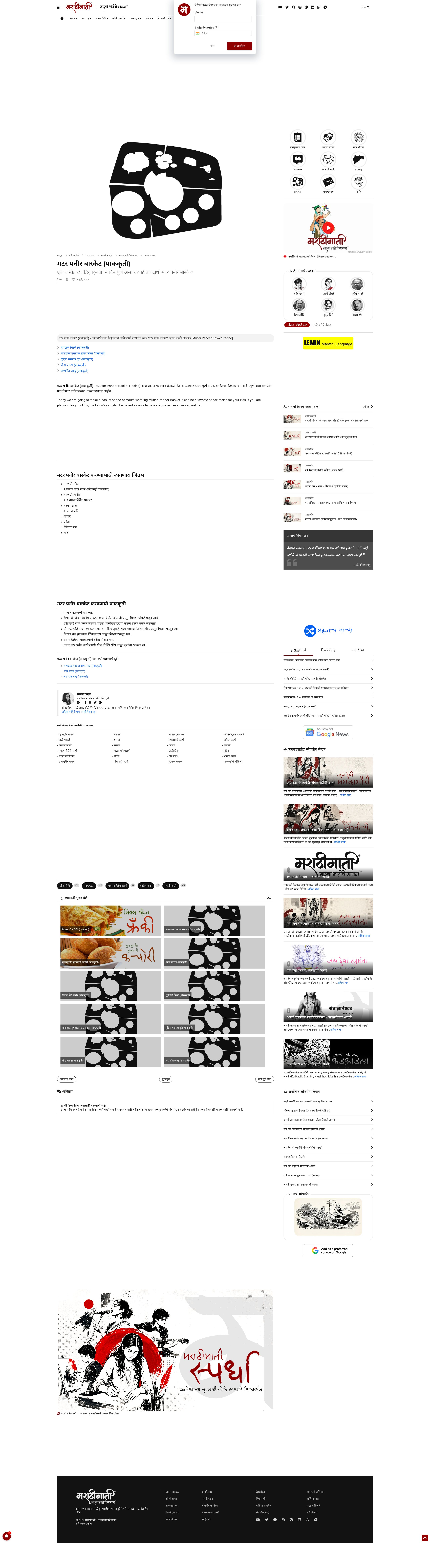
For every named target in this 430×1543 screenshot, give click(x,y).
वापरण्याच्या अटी (210, 1512)
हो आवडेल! (239, 46)
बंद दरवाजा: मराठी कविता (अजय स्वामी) (324, 470)
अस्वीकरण (207, 1498)
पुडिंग (226, 750)
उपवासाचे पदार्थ (176, 739)
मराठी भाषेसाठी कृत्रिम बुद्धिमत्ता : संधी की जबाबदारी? (331, 519)
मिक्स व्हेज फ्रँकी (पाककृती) (75, 929)
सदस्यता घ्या (172, 1505)
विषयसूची (261, 1498)
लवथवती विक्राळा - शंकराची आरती (308, 876)
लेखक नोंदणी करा (297, 325)
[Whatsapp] (318, 7)
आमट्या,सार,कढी (177, 734)
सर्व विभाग (63, 725)
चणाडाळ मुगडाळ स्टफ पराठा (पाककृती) (83, 353)
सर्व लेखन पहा (89, 711)
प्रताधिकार (207, 1491)
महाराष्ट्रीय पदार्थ (66, 734)
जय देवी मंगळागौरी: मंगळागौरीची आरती (311, 783)
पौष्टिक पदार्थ (230, 739)
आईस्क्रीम (173, 750)
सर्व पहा (366, 406)
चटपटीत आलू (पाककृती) (75, 371)
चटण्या (172, 745)
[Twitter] (96, 703)
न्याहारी (117, 734)
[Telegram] (325, 7)
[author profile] (67, 279)
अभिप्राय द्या (313, 1498)
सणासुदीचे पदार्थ (66, 761)
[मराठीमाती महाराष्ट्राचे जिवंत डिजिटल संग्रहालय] (328, 228)
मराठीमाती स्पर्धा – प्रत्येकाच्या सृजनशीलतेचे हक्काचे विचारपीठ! (89, 1413)
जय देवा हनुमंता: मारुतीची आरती (307, 970)
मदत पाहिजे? (313, 1505)
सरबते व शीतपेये (66, 756)
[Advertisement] (215, 100)
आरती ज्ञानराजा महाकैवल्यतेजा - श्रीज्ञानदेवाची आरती (319, 1017)
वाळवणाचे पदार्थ (122, 750)
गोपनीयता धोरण (210, 1505)
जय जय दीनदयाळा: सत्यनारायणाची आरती (313, 923)
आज (72, 18)
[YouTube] (83, 703)
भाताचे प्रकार (230, 756)
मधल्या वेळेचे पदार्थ (128, 255)
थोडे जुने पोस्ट (264, 1079)
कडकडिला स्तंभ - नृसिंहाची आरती (308, 1064)
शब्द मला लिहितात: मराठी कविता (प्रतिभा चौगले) (328, 453)
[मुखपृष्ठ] (62, 19)
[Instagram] (300, 7)
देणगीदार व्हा (172, 1512)
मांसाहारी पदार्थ (121, 761)
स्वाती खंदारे (107, 255)
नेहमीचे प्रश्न (171, 1519)
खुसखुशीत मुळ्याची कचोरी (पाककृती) (80, 962)
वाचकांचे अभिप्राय (315, 1491)
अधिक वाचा (345, 795)
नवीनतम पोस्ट (66, 1079)
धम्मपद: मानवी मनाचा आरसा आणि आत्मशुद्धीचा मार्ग (331, 437)
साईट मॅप (206, 1519)
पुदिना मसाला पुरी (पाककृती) (77, 359)
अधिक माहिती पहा (71, 711)
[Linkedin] (312, 7)
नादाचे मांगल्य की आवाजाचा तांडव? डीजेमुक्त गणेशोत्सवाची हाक (336, 420)
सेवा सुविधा (163, 18)
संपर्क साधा (171, 1498)
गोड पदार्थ (173, 756)
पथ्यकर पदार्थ (65, 745)
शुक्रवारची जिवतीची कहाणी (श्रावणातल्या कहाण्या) (317, 830)
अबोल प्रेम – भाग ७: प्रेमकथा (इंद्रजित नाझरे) (326, 486)
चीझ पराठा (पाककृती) (73, 365)
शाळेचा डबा (149, 255)
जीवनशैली (101, 18)
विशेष (148, 18)
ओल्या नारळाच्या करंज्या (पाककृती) (183, 929)
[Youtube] (280, 7)
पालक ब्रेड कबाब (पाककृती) (75, 995)
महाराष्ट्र (85, 18)
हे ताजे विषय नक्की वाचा (303, 407)
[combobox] (201, 33)
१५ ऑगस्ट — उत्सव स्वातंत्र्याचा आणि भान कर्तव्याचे (330, 502)
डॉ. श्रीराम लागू (363, 565)
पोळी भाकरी (64, 739)
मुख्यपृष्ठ (166, 1079)
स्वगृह (60, 255)
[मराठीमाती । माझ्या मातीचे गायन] (105, 11)
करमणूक (134, 18)
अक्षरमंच (309, 449)
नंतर (212, 46)
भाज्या (117, 739)
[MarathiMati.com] (79, 703)
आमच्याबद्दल (172, 1491)
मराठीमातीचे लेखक (321, 325)
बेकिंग (116, 756)
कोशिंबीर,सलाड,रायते (234, 734)
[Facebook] (293, 7)
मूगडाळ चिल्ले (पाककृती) (75, 347)
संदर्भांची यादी (263, 1512)
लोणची (227, 745)
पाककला (90, 255)
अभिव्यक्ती (117, 18)
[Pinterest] (306, 7)
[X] (287, 7)
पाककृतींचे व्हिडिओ (233, 761)
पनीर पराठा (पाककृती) (176, 962)
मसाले (117, 745)
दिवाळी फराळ (175, 761)
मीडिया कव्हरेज (263, 1505)
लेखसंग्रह (260, 1491)
